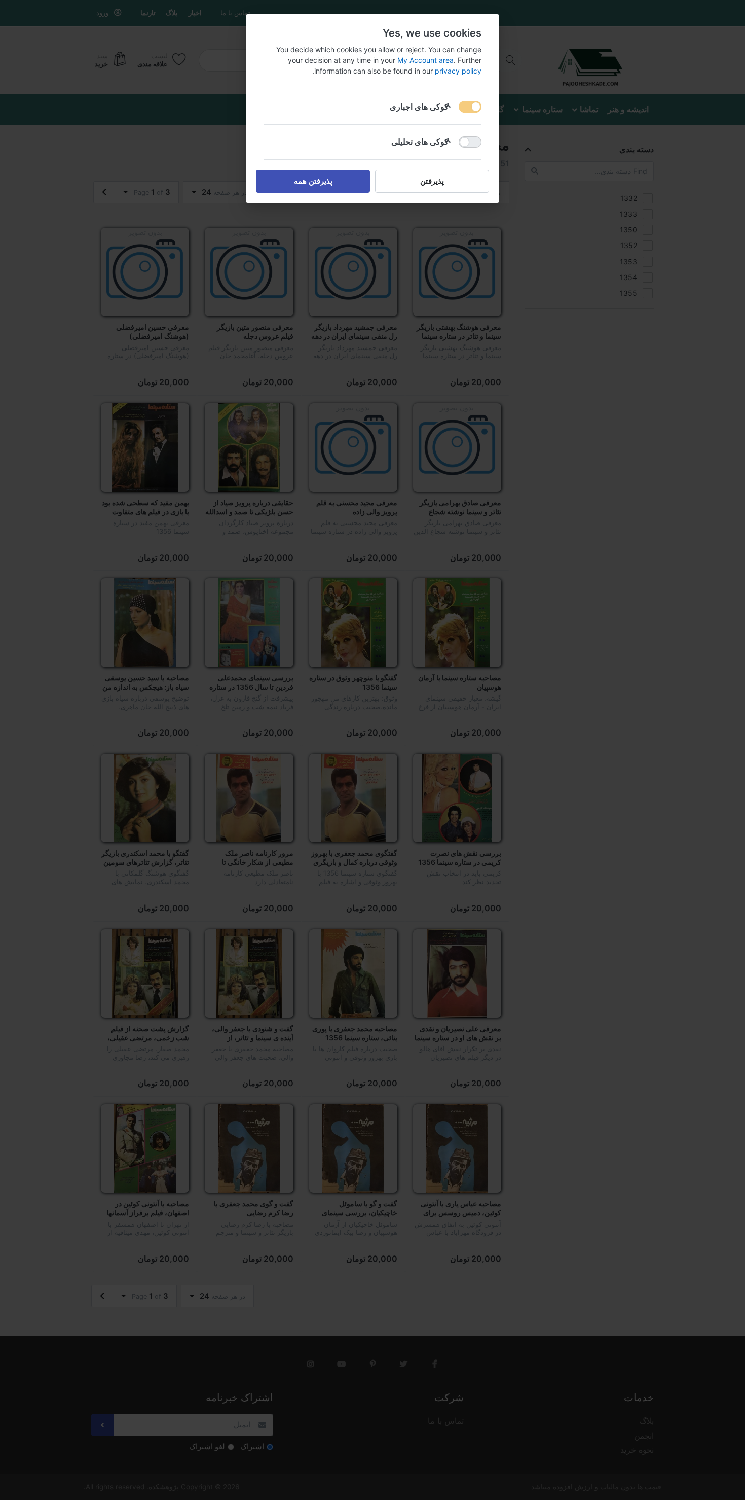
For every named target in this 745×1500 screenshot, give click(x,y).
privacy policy (458, 70)
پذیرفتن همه (313, 181)
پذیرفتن (432, 181)
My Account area (425, 60)
